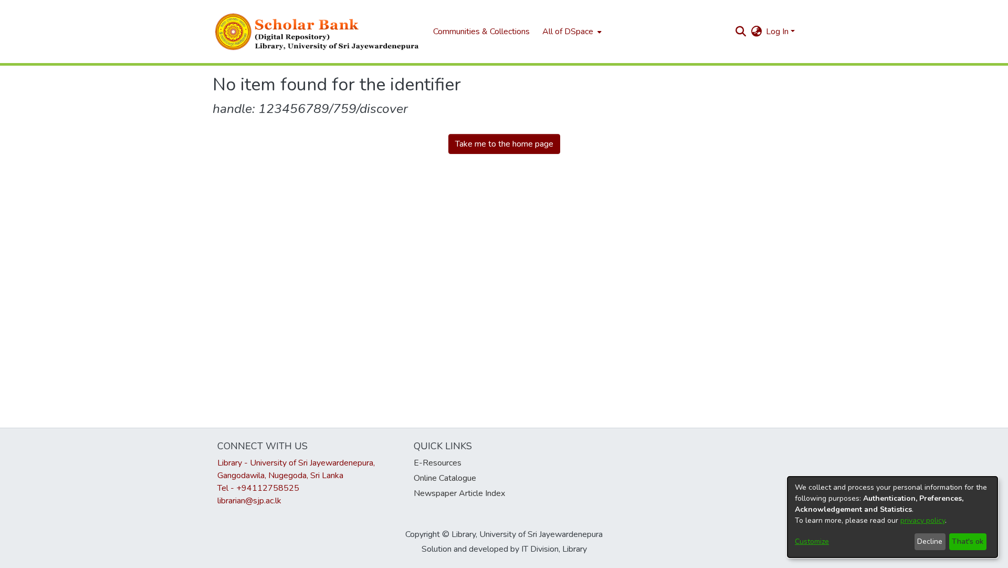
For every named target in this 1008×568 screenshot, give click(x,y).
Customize (812, 541)
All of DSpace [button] (567, 31)
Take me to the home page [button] (504, 144)
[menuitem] (571, 31)
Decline (929, 541)
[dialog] (893, 517)
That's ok (967, 541)
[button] (318, 32)
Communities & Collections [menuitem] (481, 31)
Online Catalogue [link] (445, 478)
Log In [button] (778, 31)
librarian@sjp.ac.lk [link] (249, 501)
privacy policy (922, 520)
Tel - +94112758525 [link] (258, 488)
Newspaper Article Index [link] (459, 493)
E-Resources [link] (437, 463)
